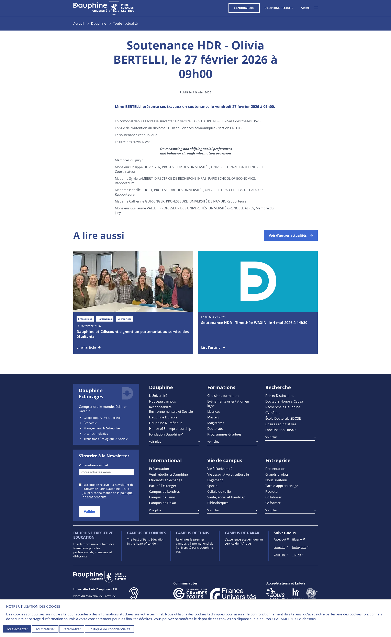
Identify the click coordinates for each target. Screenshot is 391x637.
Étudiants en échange (165, 480)
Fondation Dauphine (165, 434)
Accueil (78, 23)
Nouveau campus (162, 401)
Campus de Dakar (162, 503)
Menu (305, 7)
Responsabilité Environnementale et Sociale (171, 409)
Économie (90, 423)
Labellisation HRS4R (280, 430)
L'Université (158, 395)
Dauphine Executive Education (93, 535)
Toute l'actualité (125, 23)
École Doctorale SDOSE (283, 418)
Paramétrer (72, 629)
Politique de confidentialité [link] (109, 629)
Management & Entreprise (102, 428)
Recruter (272, 491)
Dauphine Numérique (165, 423)
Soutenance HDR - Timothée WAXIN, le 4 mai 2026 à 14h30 (254, 322)
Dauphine (98, 23)
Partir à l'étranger (162, 486)
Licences (213, 411)
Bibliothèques (217, 503)
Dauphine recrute (279, 8)
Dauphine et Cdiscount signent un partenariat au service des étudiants (133, 334)
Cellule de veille (219, 491)
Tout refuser (45, 629)
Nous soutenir (276, 480)
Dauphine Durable (163, 417)
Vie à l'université (219, 468)
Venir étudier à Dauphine (168, 474)
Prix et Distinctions (279, 395)
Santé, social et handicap (226, 497)
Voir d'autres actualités (288, 235)
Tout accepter (17, 629)
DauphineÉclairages (91, 393)
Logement (215, 480)
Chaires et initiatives (280, 424)
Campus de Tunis (162, 497)
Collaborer (273, 497)
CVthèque (272, 412)
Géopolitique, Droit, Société (102, 418)
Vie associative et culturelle (228, 474)
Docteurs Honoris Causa (284, 401)
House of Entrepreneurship (170, 428)
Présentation (159, 468)
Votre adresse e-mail (93, 465)
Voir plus (155, 441)
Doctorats (215, 428)
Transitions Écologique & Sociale (106, 439)
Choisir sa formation (223, 395)
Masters (213, 417)
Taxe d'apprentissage (281, 486)
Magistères (215, 423)
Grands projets (277, 474)
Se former (273, 503)
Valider (89, 511)
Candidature (244, 8)
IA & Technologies (96, 434)
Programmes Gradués (224, 434)
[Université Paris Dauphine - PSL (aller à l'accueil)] (103, 8)
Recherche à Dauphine (282, 407)
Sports (212, 486)
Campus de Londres (164, 491)
